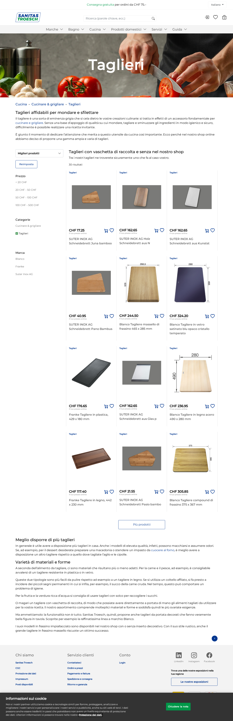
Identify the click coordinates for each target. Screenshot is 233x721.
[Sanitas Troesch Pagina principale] (28, 17)
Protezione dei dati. (90, 714)
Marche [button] (52, 29)
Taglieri (74, 104)
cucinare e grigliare (29, 123)
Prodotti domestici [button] (126, 29)
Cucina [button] (95, 29)
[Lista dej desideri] (215, 17)
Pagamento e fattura (78, 673)
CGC (17, 668)
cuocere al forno (162, 550)
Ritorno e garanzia (77, 684)
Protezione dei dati (25, 673)
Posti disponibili (24, 684)
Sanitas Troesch (24, 662)
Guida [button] (177, 29)
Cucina (21, 104)
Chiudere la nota (178, 706)
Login (122, 662)
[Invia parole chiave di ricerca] (153, 19)
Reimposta (26, 164)
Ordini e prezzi (75, 668)
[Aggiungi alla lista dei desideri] (111, 231)
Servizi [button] (157, 29)
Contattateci (74, 662)
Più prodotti (142, 524)
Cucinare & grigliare (47, 104)
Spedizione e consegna (79, 679)
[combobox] (119, 18)
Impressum (21, 679)
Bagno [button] (74, 29)
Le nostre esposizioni (194, 681)
